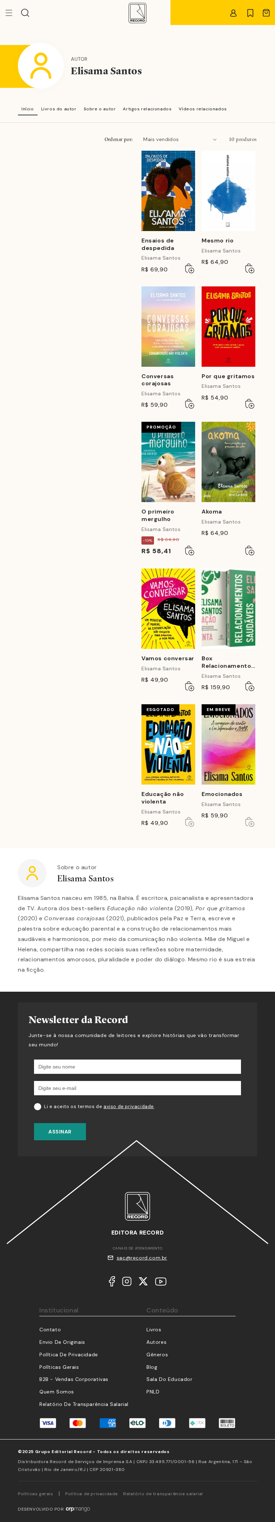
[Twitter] (143, 1283)
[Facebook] (112, 1283)
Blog (151, 1367)
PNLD (152, 1391)
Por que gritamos (228, 376)
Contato (50, 1329)
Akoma (212, 511)
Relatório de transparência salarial (84, 1404)
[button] (25, 13)
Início (27, 109)
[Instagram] (126, 1283)
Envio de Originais (62, 1342)
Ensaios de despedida (157, 244)
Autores (156, 1342)
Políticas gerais (35, 1494)
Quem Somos (56, 1391)
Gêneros (157, 1354)
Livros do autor (59, 109)
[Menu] (13, 13)
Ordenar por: (119, 139)
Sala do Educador (169, 1379)
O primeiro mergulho (157, 515)
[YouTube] (161, 1283)
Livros (153, 1329)
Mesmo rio (217, 240)
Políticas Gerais (59, 1367)
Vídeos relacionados (203, 109)
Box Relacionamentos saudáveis (228, 662)
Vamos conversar (167, 658)
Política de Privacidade (68, 1354)
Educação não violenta (162, 798)
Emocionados (222, 794)
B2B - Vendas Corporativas (73, 1379)
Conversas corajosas (157, 380)
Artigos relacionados (147, 109)
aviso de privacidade (128, 1106)
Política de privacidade (91, 1494)
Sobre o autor (100, 109)
